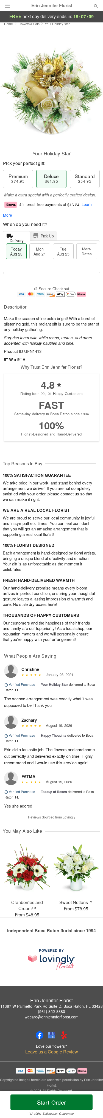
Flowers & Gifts (29, 23)
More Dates (87, 251)
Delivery (17, 239)
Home (8, 23)
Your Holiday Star (54, 684)
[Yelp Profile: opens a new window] (64, 1035)
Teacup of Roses (54, 791)
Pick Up (47, 236)
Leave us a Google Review (51, 1052)
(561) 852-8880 (51, 1011)
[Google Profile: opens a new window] (51, 1035)
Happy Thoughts (53, 735)
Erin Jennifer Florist (51, 5)
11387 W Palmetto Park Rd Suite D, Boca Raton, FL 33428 (51, 1006)
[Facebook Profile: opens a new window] (39, 1035)
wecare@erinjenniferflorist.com (52, 1017)
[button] (91, 1106)
